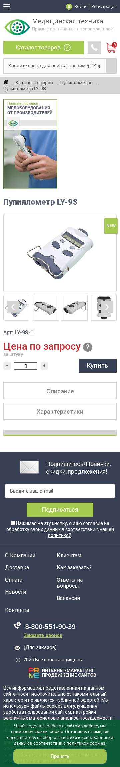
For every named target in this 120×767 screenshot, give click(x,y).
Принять (60, 756)
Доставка (17, 568)
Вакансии (68, 598)
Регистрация (104, 6)
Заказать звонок (43, 635)
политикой (59, 535)
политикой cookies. (86, 743)
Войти (80, 6)
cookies (55, 706)
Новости (15, 592)
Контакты (17, 610)
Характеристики (60, 411)
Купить (97, 365)
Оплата (13, 580)
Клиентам (69, 556)
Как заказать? (74, 568)
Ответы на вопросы (70, 583)
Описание (60, 391)
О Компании (20, 556)
